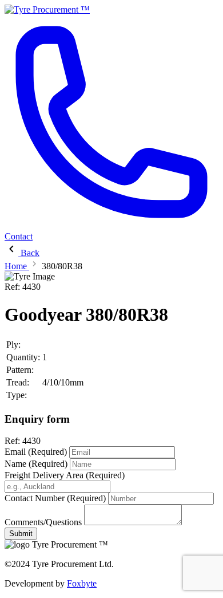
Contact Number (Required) (55, 498)
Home (17, 266)
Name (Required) (36, 464)
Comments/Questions (43, 522)
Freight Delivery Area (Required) (65, 475)
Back (28, 253)
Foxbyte (82, 583)
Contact (19, 236)
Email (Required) (36, 452)
